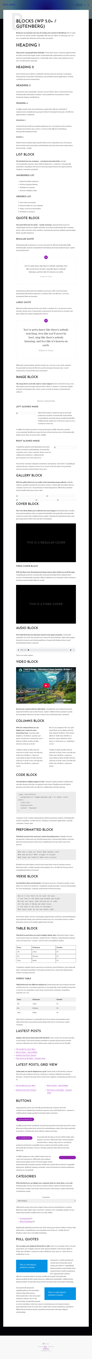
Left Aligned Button (24, 1138)
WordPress (46, 1348)
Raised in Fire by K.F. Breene (26, 1055)
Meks (45, 1346)
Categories (46, 1197)
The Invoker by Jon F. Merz (25, 1049)
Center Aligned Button (25, 1119)
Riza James (9, 5)
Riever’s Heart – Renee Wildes (26, 1052)
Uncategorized (25, 1218)
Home (72, 5)
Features (79, 5)
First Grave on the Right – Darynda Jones (30, 1058)
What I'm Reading (26, 1221)
